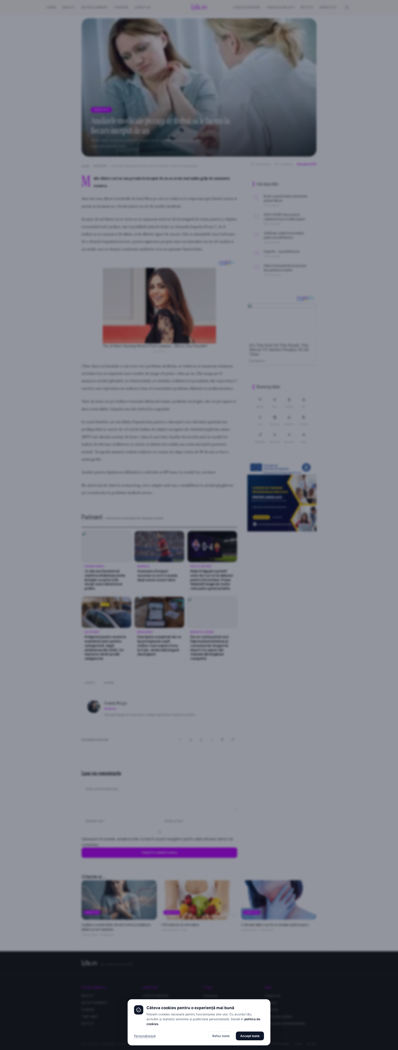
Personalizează (144, 1036)
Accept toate (250, 1036)
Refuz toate (221, 1036)
